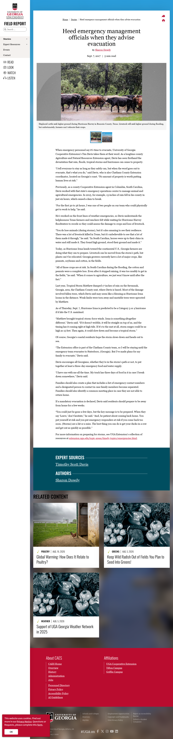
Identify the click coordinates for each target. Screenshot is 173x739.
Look (10, 67)
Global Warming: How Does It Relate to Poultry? (62, 559)
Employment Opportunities (118, 714)
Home (65, 19)
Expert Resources (11, 44)
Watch (11, 72)
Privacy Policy (55, 689)
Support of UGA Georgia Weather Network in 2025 (64, 629)
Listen (11, 77)
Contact (7, 55)
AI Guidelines (55, 697)
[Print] (163, 20)
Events (6, 49)
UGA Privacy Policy (115, 720)
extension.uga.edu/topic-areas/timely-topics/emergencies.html (103, 438)
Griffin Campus (114, 671)
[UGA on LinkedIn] (117, 732)
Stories (7, 39)
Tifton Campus (114, 667)
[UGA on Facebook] (98, 732)
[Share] (163, 16)
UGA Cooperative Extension (121, 663)
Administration (56, 675)
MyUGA (85, 720)
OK (11, 731)
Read (10, 62)
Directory (86, 717)
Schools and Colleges (90, 714)
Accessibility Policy (58, 693)
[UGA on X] (103, 732)
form (39, 724)
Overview (53, 667)
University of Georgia (61, 717)
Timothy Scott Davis (72, 464)
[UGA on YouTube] (112, 732)
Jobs (50, 680)
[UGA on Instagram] (107, 732)
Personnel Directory (59, 685)
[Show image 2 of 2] (107, 137)
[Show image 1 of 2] (96, 137)
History (52, 671)
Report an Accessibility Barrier (142, 715)
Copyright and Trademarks (118, 717)
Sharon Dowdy (103, 49)
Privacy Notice (24, 721)
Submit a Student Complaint (140, 720)
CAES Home (55, 663)
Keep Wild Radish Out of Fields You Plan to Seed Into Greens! (135, 559)
